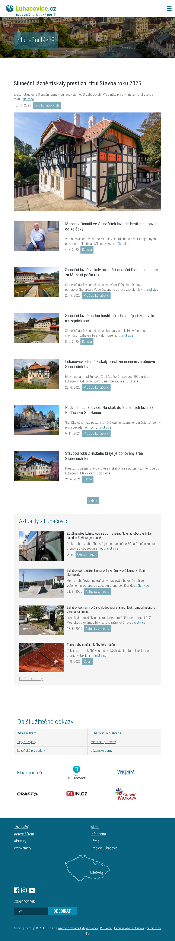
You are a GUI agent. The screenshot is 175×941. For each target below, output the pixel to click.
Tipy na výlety (26, 742)
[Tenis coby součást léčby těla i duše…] (41, 657)
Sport (87, 661)
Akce (95, 827)
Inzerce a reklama (69, 928)
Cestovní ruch (86, 554)
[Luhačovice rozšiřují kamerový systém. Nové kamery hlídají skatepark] (41, 583)
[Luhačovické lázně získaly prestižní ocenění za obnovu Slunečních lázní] (36, 374)
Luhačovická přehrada (106, 733)
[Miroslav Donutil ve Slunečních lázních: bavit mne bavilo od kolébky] (36, 236)
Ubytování (21, 827)
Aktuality (20, 841)
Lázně (88, 479)
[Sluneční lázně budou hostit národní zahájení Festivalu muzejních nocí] (36, 328)
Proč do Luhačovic (96, 295)
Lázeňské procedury (31, 750)
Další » (93, 500)
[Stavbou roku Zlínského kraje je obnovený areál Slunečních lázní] (36, 466)
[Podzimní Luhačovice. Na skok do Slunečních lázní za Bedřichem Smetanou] (36, 420)
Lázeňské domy (101, 750)
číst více (28, 99)
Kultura (87, 250)
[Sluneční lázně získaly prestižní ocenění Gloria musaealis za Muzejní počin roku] (36, 282)
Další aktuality (31, 678)
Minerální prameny (103, 742)
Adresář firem (26, 733)
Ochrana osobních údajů (129, 928)
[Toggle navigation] (168, 9)
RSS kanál (106, 928)
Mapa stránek (90, 928)
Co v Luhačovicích (46, 105)
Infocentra (98, 834)
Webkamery (23, 848)
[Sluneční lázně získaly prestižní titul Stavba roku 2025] (87, 161)
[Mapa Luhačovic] (87, 868)
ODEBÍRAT (62, 911)
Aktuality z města (97, 591)
